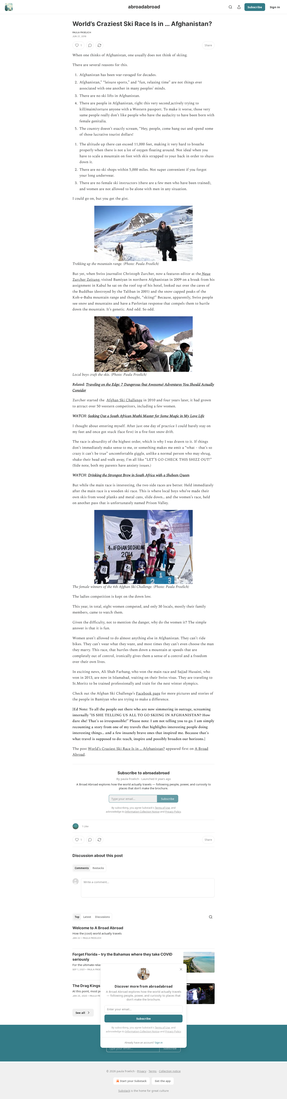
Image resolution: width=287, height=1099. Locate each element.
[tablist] (89, 868)
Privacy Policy (173, 1031)
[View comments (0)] (90, 45)
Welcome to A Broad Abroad (97, 928)
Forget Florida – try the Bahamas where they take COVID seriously (122, 957)
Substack (124, 1091)
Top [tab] (77, 917)
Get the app (163, 1081)
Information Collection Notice (142, 1031)
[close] (181, 969)
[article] (143, 935)
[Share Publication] (239, 7)
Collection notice (170, 1071)
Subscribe (255, 7)
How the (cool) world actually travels (97, 933)
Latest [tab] (87, 917)
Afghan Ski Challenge (124, 400)
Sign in (275, 7)
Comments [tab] (82, 868)
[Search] (230, 7)
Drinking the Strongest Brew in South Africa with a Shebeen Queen (138, 475)
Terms (153, 1071)
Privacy (141, 1071)
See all (80, 1013)
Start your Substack (133, 1081)
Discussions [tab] (102, 917)
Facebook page (148, 693)
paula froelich (81, 32)
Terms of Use (162, 1027)
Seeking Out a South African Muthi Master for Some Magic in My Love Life (146, 416)
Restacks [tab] (98, 868)
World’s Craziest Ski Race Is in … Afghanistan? (126, 749)
